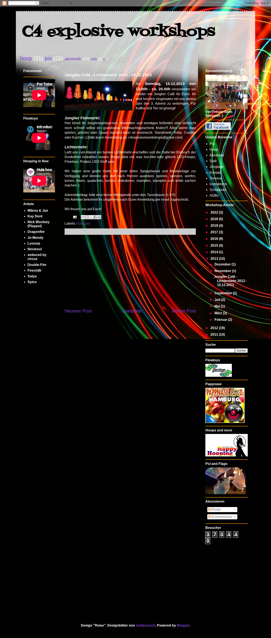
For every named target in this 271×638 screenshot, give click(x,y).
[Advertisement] (130, 271)
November (223, 271)
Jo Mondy (35, 237)
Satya (32, 276)
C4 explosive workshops (118, 32)
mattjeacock (145, 625)
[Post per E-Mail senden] (74, 217)
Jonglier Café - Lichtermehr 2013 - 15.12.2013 (230, 280)
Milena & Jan (38, 210)
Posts (216, 509)
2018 (214, 225)
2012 (214, 328)
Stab (213, 161)
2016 (214, 238)
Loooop (34, 243)
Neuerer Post (78, 311)
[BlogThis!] (87, 217)
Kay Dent (35, 216)
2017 (214, 232)
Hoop (214, 149)
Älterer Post (184, 311)
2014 (214, 252)
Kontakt (215, 172)
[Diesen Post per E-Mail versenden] (83, 217)
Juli (217, 300)
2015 (214, 245)
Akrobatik (217, 155)
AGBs (214, 195)
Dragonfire (36, 232)
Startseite (131, 311)
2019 (214, 219)
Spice (32, 282)
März (218, 313)
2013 (214, 258)
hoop (26, 58)
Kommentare (221, 516)
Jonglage (217, 166)
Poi (212, 144)
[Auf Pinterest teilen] (99, 217)
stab (94, 59)
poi (48, 58)
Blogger (183, 625)
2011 (214, 334)
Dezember (223, 264)
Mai (217, 306)
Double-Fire (37, 265)
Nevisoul (35, 249)
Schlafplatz (218, 190)
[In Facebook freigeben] (95, 217)
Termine (216, 178)
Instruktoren (218, 184)
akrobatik (73, 59)
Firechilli (34, 270)
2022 (214, 212)
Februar (221, 319)
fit (104, 59)
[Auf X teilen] (91, 217)
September (223, 293)
